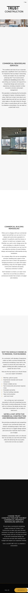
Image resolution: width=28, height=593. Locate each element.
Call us (7, 590)
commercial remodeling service (12, 80)
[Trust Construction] (14, 9)
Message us (21, 590)
